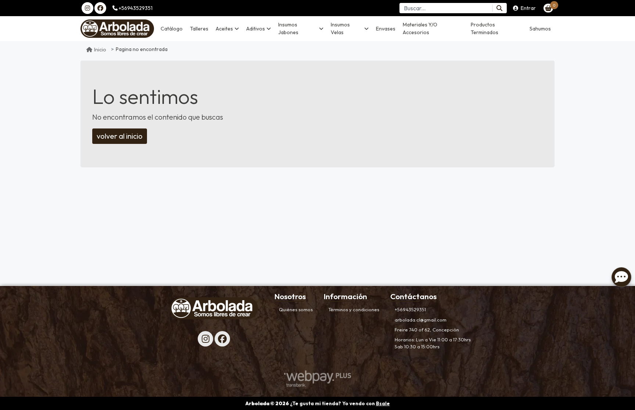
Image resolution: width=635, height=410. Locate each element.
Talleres (199, 28)
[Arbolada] (117, 29)
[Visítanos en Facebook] (222, 338)
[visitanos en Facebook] (100, 8)
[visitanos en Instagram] (87, 8)
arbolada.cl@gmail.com (420, 320)
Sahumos (540, 28)
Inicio (100, 49)
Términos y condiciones (353, 309)
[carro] (548, 8)
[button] (227, 28)
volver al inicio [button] (120, 136)
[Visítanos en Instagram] (205, 338)
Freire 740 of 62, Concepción (427, 330)
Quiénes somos (296, 309)
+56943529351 (135, 8)
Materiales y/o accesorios (420, 28)
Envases (385, 28)
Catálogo (172, 28)
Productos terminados (484, 28)
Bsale (383, 403)
